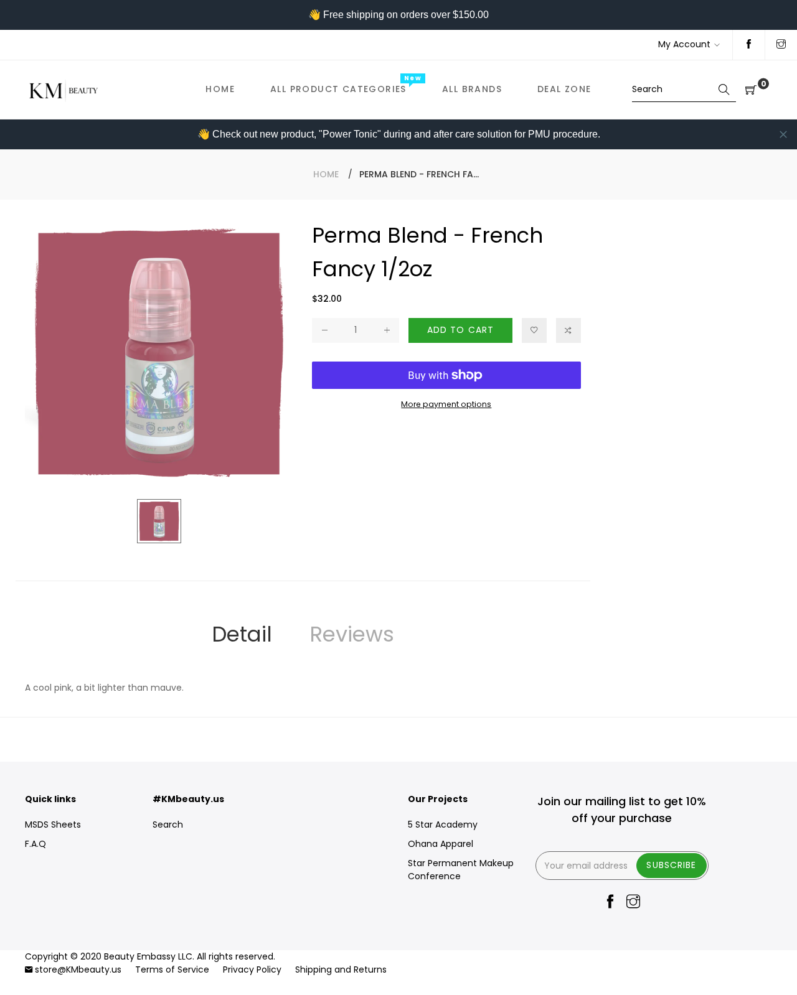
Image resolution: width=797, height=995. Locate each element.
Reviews (351, 634)
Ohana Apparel (440, 844)
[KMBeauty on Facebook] (749, 45)
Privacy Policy (252, 969)
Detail (242, 634)
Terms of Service (172, 969)
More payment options (446, 404)
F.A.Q (35, 844)
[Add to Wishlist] (534, 330)
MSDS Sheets (53, 824)
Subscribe (671, 865)
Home (326, 174)
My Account (684, 44)
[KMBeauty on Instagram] (781, 45)
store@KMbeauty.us (78, 969)
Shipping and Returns (341, 969)
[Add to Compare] (568, 330)
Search (168, 824)
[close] (783, 134)
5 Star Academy (443, 824)
